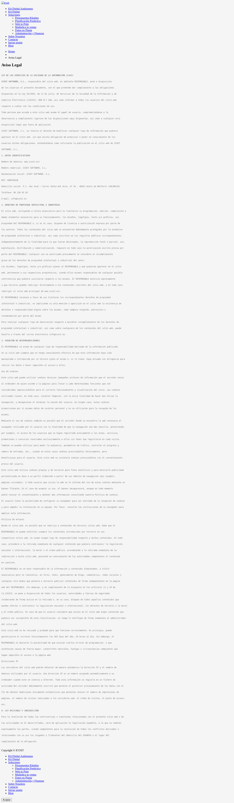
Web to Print (22, 24)
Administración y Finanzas (29, 33)
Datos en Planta (23, 30)
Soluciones (14, 14)
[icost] (5, 2)
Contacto (13, 39)
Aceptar (6, 800)
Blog (11, 45)
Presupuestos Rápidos (27, 17)
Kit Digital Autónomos (20, 8)
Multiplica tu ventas (25, 27)
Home (11, 51)
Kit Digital (14, 11)
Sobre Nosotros (16, 36)
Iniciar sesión (15, 42)
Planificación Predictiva (28, 21)
